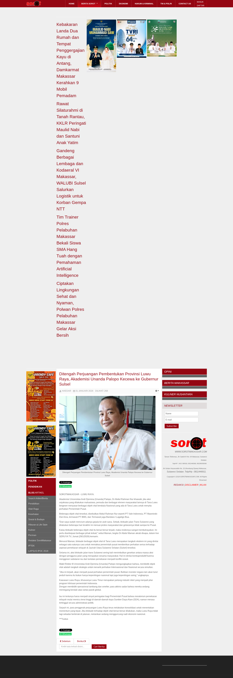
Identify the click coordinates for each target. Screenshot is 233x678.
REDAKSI (178, 485)
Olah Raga (33, 509)
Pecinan (32, 535)
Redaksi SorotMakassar (39, 540)
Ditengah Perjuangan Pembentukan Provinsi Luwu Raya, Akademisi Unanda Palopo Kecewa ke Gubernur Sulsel (108, 379)
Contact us (185, 4)
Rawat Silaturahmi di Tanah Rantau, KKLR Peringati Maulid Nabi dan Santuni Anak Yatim (71, 123)
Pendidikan (33, 503)
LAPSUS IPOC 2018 (38, 551)
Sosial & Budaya (36, 519)
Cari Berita (99, 646)
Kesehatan (33, 514)
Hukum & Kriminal (144, 4)
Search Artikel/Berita (38, 498)
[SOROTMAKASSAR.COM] (39, 3)
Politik (108, 4)
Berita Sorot (88, 4)
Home (71, 4)
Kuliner (31, 530)
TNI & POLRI (166, 4)
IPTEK (31, 546)
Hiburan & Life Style (37, 525)
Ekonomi (123, 4)
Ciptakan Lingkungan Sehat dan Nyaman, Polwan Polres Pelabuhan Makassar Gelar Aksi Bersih (70, 309)
